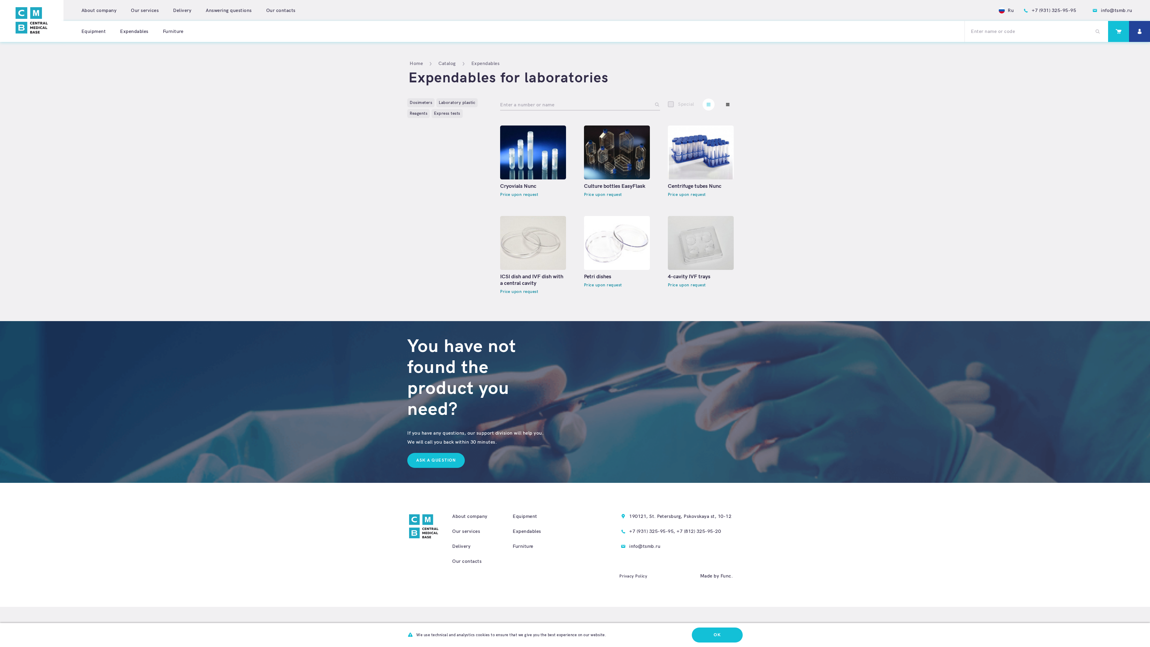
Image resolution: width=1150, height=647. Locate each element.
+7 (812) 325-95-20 (699, 531)
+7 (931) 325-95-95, (652, 531)
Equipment (93, 31)
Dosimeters (421, 102)
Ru (1011, 10)
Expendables (134, 31)
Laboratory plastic (457, 102)
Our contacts (281, 10)
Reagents (418, 113)
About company (99, 10)
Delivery (182, 10)
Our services (145, 10)
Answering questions (229, 10)
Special (686, 104)
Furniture (173, 31)
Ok (717, 634)
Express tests (447, 113)
